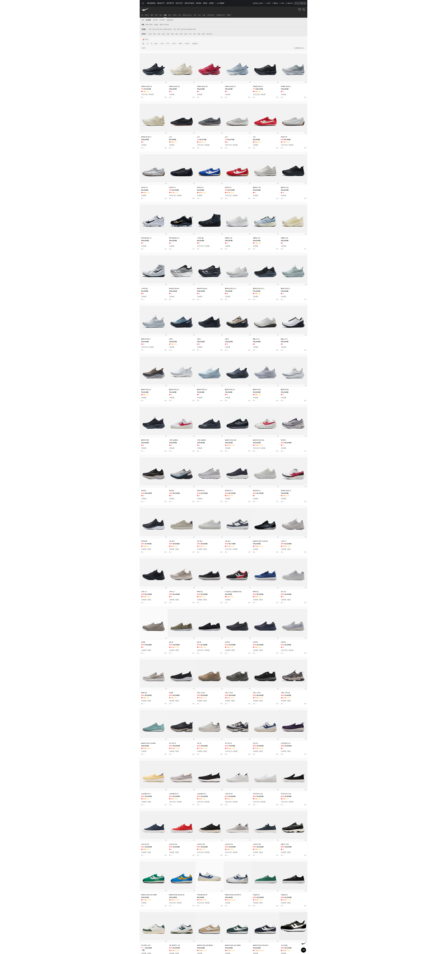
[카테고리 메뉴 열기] (142, 3)
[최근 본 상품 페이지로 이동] (303, 943)
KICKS (198, 3)
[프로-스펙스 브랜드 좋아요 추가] (299, 9)
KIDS (205, 3)
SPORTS (170, 3)
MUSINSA (151, 3)
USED (211, 3)
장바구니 (290, 3)
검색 (268, 3)
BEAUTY (161, 3)
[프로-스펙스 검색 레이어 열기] (303, 9)
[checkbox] (160, 29)
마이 (282, 3)
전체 (303, 950)
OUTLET (179, 3)
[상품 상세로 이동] (154, 67)
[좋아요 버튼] (166, 82)
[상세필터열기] (143, 43)
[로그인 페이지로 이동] (300, 3)
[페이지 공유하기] (143, 950)
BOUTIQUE (189, 3)
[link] (142, 15)
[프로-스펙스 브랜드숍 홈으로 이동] (145, 9)
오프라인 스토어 (258, 3)
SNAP (222, 3)
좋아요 (276, 3)
